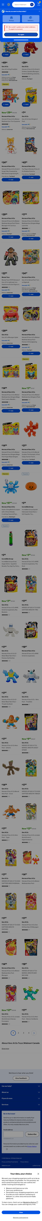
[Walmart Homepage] (8, 4)
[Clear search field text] (29, 4)
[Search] (32, 4)
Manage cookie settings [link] (20, 1217)
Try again (21, 34)
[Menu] (3, 4)
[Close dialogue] (38, 1173)
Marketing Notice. (29, 1202)
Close (21, 1212)
